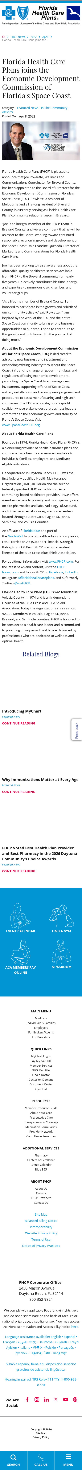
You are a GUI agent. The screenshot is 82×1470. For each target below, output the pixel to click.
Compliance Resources (41, 1136)
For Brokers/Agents (41, 1032)
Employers (41, 1027)
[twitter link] (56, 1399)
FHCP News (18, 37)
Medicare (41, 1018)
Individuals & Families (41, 1023)
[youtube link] (65, 1399)
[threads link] (75, 1399)
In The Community (54, 108)
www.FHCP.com (61, 561)
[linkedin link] (46, 1399)
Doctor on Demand (41, 1079)
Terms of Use (41, 1239)
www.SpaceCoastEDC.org (21, 425)
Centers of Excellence (41, 1160)
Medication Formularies (41, 1127)
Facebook (56, 572)
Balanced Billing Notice (41, 1221)
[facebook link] (27, 1399)
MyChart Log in (41, 1056)
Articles (7, 112)
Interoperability (41, 1227)
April (45, 37)
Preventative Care (41, 1117)
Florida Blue (31, 530)
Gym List (41, 1089)
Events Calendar (41, 1165)
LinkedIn (71, 572)
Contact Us (41, 1202)
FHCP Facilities (41, 1070)
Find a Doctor (41, 1075)
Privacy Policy (41, 1437)
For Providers (41, 1037)
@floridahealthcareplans (36, 577)
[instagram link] (37, 1399)
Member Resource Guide (41, 1108)
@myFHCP (22, 583)
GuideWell (15, 536)
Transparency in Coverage (41, 1122)
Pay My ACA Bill (41, 1061)
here (74, 1326)
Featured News (28, 108)
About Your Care (41, 1113)
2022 (34, 37)
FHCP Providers (41, 1198)
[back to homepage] (3, 36)
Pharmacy (41, 1155)
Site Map (41, 1214)
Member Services (41, 1065)
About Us (41, 1188)
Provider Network (41, 1131)
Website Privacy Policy (41, 1233)
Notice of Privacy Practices (41, 1246)
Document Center (41, 1084)
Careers (41, 1193)
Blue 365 (41, 1169)
